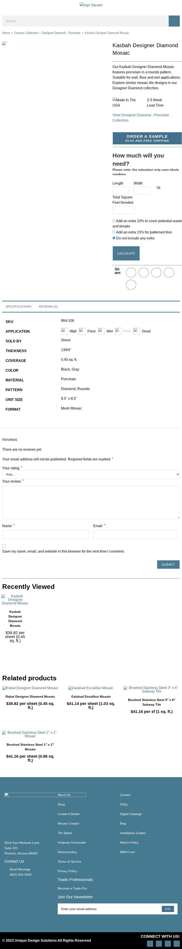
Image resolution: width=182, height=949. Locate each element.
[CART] (176, 6)
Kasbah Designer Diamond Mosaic (15, 618)
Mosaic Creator (68, 823)
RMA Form (127, 852)
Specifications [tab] (18, 306)
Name (8, 525)
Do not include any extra (134, 238)
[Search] (174, 21)
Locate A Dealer (69, 814)
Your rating (12, 468)
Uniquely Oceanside (72, 842)
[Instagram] (150, 944)
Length (118, 183)
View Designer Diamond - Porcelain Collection (141, 117)
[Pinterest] (159, 944)
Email (99, 525)
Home (6, 33)
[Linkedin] (177, 944)
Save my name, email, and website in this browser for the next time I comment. (63, 551)
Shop (61, 804)
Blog (123, 823)
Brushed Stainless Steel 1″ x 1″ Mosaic (30, 747)
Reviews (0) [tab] (48, 306)
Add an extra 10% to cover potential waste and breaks (147, 223)
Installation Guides (133, 833)
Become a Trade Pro (72, 888)
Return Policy (129, 842)
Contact (125, 795)
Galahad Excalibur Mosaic (91, 696)
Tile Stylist (65, 833)
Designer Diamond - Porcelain (61, 33)
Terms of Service (69, 861)
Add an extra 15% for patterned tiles (143, 232)
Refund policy (67, 852)
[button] (6, 6)
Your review (13, 481)
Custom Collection (26, 33)
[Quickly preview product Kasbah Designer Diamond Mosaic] (26, 602)
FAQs (124, 804)
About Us (64, 795)
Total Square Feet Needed (123, 199)
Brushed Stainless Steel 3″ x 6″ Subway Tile (151, 702)
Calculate (126, 253)
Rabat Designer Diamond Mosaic (30, 696)
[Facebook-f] (168, 944)
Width (138, 183)
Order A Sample (147, 138)
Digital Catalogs (131, 814)
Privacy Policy (67, 871)
